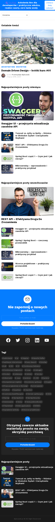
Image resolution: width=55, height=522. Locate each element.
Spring (6, 398)
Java (18, 378)
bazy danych (31, 362)
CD (12, 366)
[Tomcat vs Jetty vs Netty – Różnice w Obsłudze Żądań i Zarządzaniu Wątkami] (7, 136)
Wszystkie (21, 67)
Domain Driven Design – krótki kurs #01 (26, 70)
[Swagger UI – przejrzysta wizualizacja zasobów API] (27, 105)
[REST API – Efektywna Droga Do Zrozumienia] (7, 148)
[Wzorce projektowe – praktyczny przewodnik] (7, 266)
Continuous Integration (13, 370)
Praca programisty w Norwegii (16, 386)
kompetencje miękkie (12, 382)
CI (18, 366)
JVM (36, 378)
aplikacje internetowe (13, 362)
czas (28, 370)
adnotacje (8, 358)
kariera (46, 378)
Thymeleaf (8, 406)
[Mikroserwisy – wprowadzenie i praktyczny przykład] (7, 169)
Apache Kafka (38, 358)
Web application (23, 406)
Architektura (8, 67)
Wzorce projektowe (31, 410)
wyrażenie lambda (11, 410)
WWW (37, 406)
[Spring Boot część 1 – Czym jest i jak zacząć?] (7, 158)
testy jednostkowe (34, 402)
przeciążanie (37, 386)
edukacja (18, 374)
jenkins (27, 378)
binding (43, 362)
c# (5, 366)
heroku (39, 374)
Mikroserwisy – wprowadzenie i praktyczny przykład (31, 167)
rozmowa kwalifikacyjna (13, 394)
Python (6, 390)
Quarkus (17, 390)
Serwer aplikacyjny (35, 394)
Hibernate (8, 378)
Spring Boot (18, 398)
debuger (38, 370)
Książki (48, 382)
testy (20, 402)
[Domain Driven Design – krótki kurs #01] (27, 46)
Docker (7, 374)
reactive (28, 390)
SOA (49, 394)
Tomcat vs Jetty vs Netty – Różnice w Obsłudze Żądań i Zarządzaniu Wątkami (33, 135)
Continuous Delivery (32, 366)
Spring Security (34, 398)
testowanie (8, 402)
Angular (26, 358)
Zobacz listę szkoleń (49, 5)
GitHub (29, 374)
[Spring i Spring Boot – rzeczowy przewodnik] (7, 243)
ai (17, 358)
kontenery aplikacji (33, 382)
